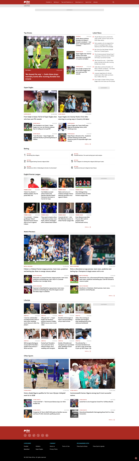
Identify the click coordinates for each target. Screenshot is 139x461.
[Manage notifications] (136, 458)
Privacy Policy (54, 449)
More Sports (78, 2)
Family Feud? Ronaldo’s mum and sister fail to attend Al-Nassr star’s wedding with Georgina (48, 345)
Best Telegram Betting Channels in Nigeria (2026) (38, 161)
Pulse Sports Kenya (82, 446)
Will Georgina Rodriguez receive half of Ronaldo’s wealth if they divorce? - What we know (31, 345)
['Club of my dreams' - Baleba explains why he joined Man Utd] (32, 182)
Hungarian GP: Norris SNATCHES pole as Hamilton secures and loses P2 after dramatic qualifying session (50, 413)
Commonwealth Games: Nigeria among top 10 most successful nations (90, 394)
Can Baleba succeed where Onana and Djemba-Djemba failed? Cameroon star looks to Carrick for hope (48, 195)
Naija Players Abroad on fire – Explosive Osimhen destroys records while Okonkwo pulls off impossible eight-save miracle (79, 138)
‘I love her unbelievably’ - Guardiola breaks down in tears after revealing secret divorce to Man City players (31, 321)
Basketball (26, 449)
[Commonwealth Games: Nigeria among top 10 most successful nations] (92, 374)
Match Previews (28, 266)
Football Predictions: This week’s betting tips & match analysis (88, 155)
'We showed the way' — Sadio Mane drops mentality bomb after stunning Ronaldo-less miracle (42, 76)
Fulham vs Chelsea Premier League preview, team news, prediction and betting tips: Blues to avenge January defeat (46, 270)
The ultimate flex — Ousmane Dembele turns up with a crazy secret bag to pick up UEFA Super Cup (83, 345)
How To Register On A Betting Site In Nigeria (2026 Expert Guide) (89, 161)
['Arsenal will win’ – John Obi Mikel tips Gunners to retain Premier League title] (66, 208)
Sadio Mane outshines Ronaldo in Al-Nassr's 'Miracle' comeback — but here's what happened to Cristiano (83, 42)
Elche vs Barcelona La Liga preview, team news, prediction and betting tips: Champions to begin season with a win (90, 270)
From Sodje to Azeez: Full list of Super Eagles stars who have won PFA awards (83, 71)
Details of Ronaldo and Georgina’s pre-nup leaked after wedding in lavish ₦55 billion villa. (66, 345)
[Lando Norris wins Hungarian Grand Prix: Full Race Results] (74, 403)
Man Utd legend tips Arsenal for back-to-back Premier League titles (83, 193)
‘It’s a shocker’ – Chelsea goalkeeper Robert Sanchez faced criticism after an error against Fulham (31, 220)
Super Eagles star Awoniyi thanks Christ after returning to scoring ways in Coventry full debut (83, 56)
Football (48, 2)
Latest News (27, 5)
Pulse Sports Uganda (98, 446)
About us (52, 446)
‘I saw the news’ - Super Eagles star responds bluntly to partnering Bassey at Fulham (45, 137)
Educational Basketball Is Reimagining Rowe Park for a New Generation (96, 413)
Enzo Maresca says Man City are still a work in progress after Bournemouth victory (83, 219)
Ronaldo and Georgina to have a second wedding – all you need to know (65, 319)
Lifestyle (95, 2)
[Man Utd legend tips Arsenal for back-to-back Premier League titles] (83, 182)
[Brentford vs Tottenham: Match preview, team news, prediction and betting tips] (74, 289)
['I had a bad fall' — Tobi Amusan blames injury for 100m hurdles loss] (28, 403)
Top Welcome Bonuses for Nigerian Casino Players (85, 168)
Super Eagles (79, 51)
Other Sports (27, 390)
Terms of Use (66, 446)
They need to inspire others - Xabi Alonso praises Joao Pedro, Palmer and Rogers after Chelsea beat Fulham (49, 219)
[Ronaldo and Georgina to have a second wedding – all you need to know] (66, 308)
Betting (56, 2)
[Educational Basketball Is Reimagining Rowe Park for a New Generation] (74, 414)
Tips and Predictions (66, 2)
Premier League (27, 189)
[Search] (113, 2)
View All (87, 144)
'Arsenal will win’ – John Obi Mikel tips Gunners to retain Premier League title (66, 218)
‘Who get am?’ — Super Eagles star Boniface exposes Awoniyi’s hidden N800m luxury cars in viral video (48, 321)
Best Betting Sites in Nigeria (33, 155)
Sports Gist (88, 2)
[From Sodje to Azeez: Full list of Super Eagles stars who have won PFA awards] (71, 72)
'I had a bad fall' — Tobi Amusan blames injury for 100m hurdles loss (49, 402)
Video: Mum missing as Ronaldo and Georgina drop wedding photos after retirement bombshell (83, 320)
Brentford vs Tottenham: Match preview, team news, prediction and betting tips (94, 289)
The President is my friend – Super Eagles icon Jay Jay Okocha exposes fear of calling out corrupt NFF (44, 127)
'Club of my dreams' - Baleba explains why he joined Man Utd (31, 193)
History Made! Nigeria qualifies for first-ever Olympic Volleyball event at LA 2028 (44, 394)
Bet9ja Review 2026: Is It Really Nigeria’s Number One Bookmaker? (42, 168)
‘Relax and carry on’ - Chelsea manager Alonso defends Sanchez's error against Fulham (65, 194)
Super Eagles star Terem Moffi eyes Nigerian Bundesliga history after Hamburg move (78, 127)
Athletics (38, 446)
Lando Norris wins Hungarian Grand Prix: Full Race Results (96, 402)
